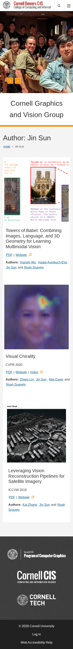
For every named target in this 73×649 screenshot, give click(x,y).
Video (34, 372)
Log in (36, 634)
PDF (9, 255)
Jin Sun (11, 267)
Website (21, 255)
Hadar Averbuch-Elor (52, 262)
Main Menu (68, 5)
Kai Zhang (30, 504)
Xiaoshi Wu (28, 262)
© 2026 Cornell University (36, 626)
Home (6, 146)
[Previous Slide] (10, 81)
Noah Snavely (34, 267)
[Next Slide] (18, 81)
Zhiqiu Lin (27, 379)
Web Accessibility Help (36, 642)
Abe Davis (56, 379)
